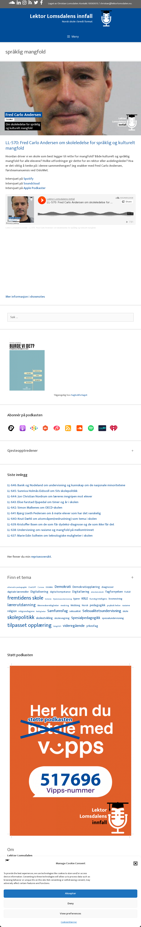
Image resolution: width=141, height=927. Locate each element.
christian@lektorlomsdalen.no (116, 3)
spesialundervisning (113, 618)
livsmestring (115, 599)
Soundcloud (32, 183)
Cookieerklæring (69, 922)
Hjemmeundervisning (62, 599)
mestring (65, 605)
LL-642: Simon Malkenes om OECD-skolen (34, 507)
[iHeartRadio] (115, 428)
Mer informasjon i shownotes (25, 296)
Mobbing (75, 605)
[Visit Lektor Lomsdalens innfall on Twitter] (36, 3)
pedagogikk (97, 605)
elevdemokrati (97, 592)
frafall (127, 592)
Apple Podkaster (35, 188)
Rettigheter (41, 611)
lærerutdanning (21, 605)
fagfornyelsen (114, 592)
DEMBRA (49, 587)
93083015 (93, 3)
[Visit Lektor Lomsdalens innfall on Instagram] (24, 3)
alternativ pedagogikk (17, 587)
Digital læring (80, 592)
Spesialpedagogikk (85, 618)
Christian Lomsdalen (67, 3)
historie (48, 599)
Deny (71, 903)
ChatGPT (32, 587)
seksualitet (75, 611)
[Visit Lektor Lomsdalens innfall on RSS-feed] (30, 3)
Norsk (85, 605)
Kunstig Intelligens (98, 599)
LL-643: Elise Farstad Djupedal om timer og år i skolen (42, 502)
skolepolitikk (20, 617)
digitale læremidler (18, 592)
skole (125, 611)
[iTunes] (58, 428)
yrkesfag (92, 626)
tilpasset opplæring (29, 625)
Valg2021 (57, 626)
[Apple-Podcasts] (24, 428)
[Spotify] (92, 428)
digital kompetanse (60, 592)
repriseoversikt (41, 556)
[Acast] (13, 428)
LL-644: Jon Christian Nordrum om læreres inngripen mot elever (49, 496)
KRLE (85, 598)
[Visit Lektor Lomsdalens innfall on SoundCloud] (12, 3)
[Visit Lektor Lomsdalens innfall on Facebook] (41, 3)
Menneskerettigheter (48, 605)
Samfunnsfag (57, 611)
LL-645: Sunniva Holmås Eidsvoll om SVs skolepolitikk (42, 491)
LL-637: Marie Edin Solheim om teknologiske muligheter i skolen (50, 535)
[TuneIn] (104, 428)
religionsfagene (26, 611)
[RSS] (70, 428)
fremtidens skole (25, 598)
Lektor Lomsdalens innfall (61, 16)
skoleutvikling (44, 618)
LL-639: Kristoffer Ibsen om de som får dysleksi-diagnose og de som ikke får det (60, 524)
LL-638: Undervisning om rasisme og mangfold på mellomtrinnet (50, 530)
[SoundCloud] (81, 428)
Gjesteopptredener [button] (22, 450)
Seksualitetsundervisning (101, 611)
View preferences (70, 913)
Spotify (28, 178)
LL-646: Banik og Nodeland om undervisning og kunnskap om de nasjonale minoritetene (66, 485)
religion (12, 611)
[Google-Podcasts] (35, 428)
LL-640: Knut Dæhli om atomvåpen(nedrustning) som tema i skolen (52, 518)
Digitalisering (39, 591)
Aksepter (70, 893)
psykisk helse (113, 605)
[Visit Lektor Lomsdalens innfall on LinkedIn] (19, 3)
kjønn (76, 599)
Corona (41, 587)
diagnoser (108, 587)
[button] (135, 863)
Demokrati (63, 586)
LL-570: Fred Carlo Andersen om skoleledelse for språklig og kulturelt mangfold (70, 145)
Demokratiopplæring (86, 587)
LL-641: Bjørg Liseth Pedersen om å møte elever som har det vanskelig (54, 513)
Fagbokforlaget (79, 395)
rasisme (126, 605)
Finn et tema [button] (19, 577)
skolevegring (62, 618)
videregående (74, 626)
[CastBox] (47, 428)
